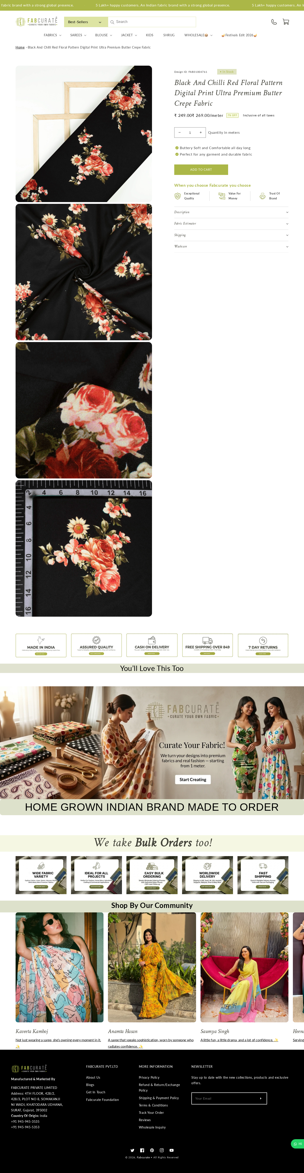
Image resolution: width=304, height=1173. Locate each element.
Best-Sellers (78, 22)
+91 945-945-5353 (25, 1127)
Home (20, 47)
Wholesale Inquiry (152, 1127)
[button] (286, 22)
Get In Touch (95, 1092)
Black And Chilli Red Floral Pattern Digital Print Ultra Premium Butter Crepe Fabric (89, 47)
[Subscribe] (260, 1098)
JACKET (127, 35)
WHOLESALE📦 (196, 35)
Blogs (90, 1085)
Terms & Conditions (153, 1105)
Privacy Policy (149, 1077)
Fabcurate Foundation (102, 1100)
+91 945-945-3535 (25, 1121)
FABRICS (50, 35)
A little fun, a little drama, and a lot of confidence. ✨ (239, 1040)
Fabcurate (143, 1157)
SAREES (76, 35)
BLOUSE (101, 35)
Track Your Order (151, 1112)
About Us (93, 1077)
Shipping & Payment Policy (159, 1098)
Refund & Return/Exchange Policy (159, 1087)
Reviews (145, 1120)
